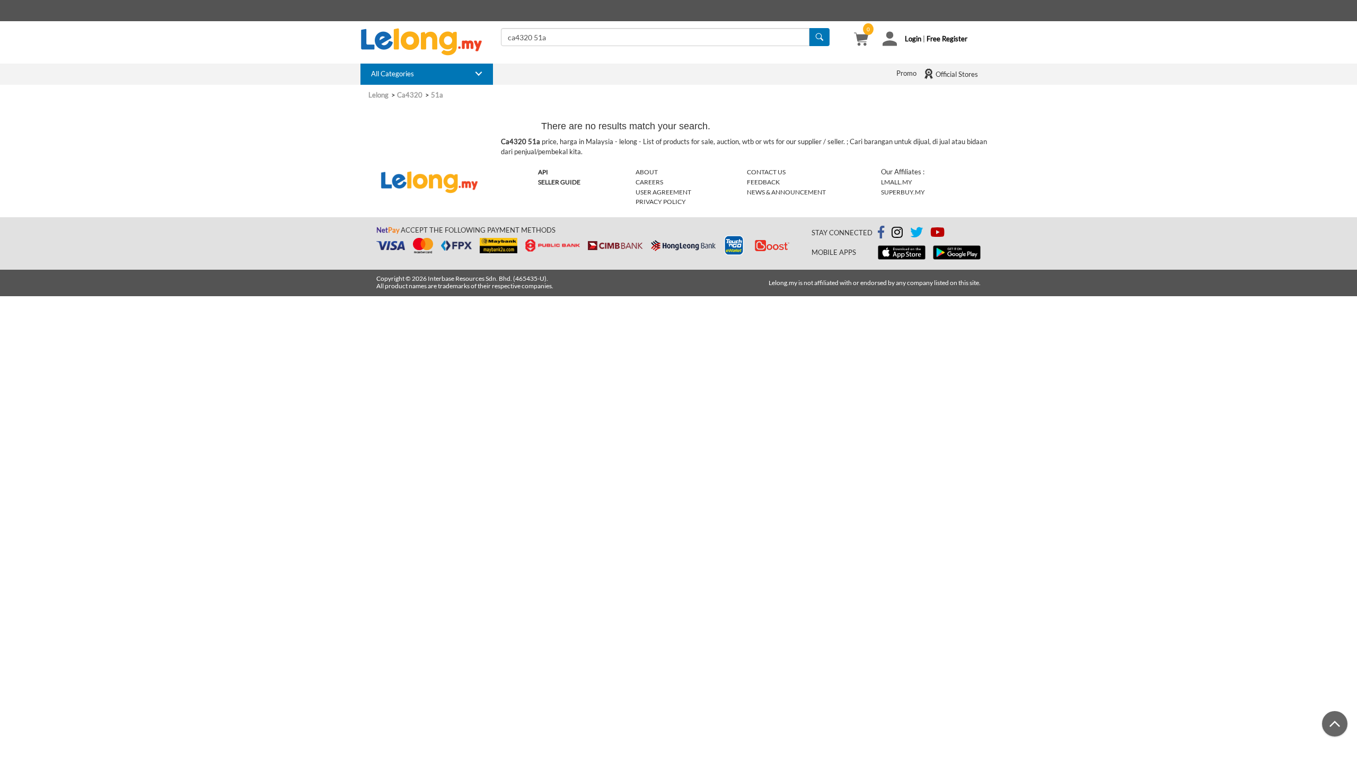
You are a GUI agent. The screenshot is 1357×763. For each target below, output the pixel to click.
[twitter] (916, 234)
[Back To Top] (1334, 724)
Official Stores (956, 74)
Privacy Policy (661, 202)
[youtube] (937, 234)
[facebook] (881, 232)
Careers (649, 182)
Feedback (763, 182)
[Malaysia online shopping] (426, 42)
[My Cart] (861, 40)
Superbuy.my (903, 192)
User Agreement (663, 192)
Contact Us (766, 172)
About (647, 172)
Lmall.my (896, 182)
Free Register (947, 38)
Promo (906, 73)
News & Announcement (786, 192)
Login (913, 38)
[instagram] (897, 234)
